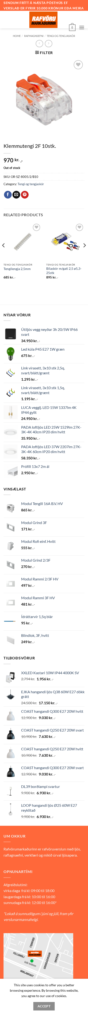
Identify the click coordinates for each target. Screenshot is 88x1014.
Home (17, 35)
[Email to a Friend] (16, 195)
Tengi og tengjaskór (61, 35)
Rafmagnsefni (33, 35)
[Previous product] (48, 43)
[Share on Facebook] (8, 195)
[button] (72, 27)
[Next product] (39, 43)
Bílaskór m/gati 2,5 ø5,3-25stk (63, 271)
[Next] (84, 255)
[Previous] (4, 255)
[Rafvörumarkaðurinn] (43, 20)
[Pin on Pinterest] (25, 195)
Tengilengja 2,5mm (17, 269)
